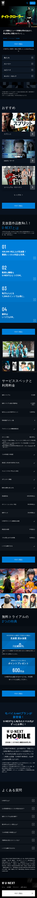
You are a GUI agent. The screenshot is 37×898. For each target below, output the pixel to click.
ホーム (3, 887)
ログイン (33, 3)
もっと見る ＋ (18, 195)
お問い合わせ (24, 887)
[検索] (27, 3)
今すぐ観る (18, 44)
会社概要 (9, 887)
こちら (30, 445)
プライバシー (16, 887)
